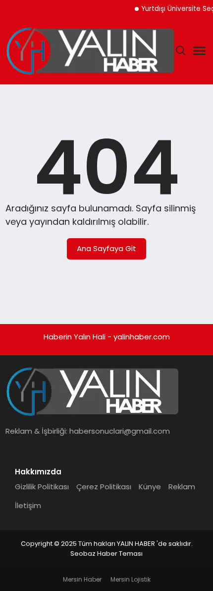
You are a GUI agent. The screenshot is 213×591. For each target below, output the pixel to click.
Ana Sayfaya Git (106, 248)
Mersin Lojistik (130, 579)
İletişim (28, 505)
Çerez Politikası (103, 486)
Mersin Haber (82, 579)
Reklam (181, 486)
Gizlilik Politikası (42, 486)
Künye (150, 486)
